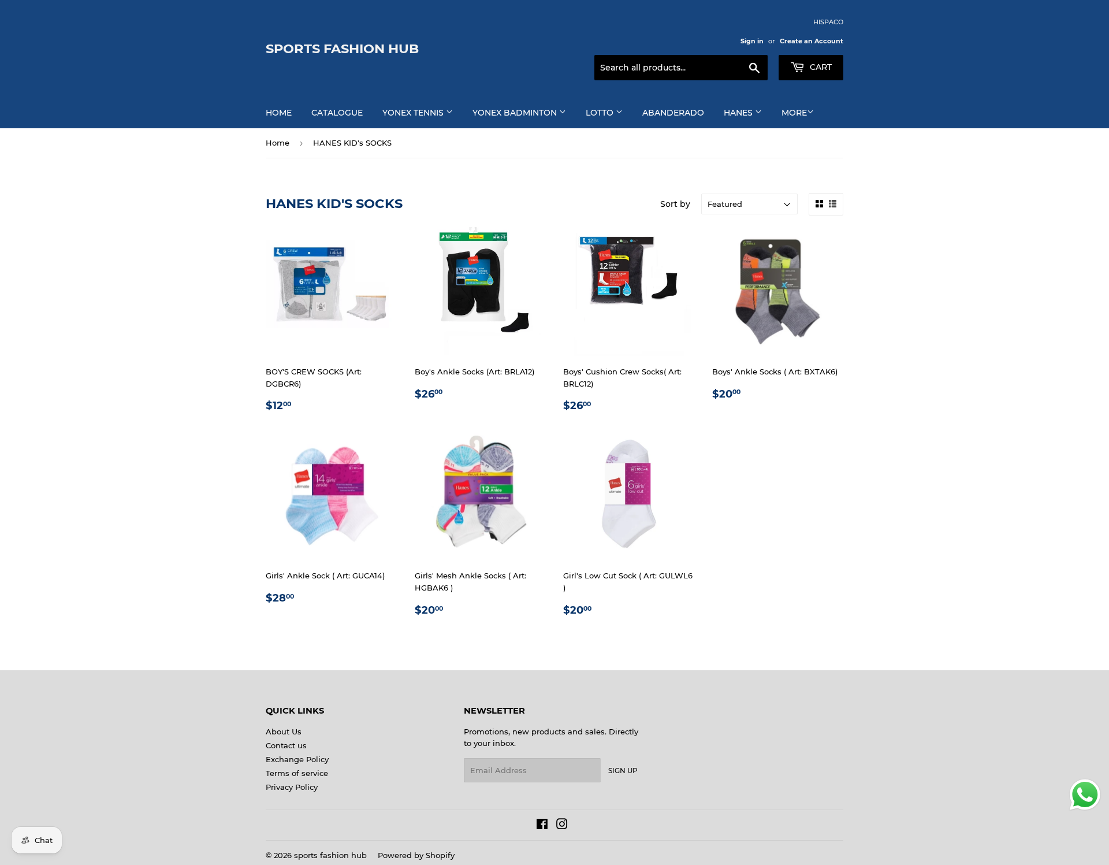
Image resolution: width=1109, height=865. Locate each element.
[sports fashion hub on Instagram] (562, 825)
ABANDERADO (673, 112)
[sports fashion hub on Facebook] (542, 825)
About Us (284, 731)
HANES (739, 112)
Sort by (675, 204)
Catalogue (337, 112)
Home (279, 112)
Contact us (286, 745)
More (794, 112)
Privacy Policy (292, 787)
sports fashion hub (342, 48)
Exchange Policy (297, 759)
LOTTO (601, 112)
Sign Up (623, 770)
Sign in (752, 41)
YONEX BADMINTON (515, 112)
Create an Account (811, 41)
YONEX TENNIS (414, 112)
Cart (819, 67)
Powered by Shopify (416, 855)
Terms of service (297, 773)
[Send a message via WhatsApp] (1085, 795)
